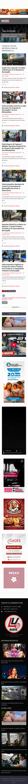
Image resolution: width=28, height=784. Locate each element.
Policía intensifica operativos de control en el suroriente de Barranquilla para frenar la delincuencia (13, 187)
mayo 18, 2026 (5, 76)
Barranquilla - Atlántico (11, 62)
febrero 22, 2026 (5, 274)
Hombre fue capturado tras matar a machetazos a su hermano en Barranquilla (13, 70)
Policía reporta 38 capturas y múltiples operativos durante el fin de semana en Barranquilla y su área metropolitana (14, 147)
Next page (12, 291)
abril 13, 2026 (5, 154)
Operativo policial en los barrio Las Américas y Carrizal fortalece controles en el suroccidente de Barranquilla (14, 227)
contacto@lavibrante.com (10, 611)
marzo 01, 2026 (5, 194)
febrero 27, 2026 (5, 234)
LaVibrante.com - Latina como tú (10, 34)
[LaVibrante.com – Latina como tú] (5, 20)
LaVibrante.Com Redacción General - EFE (12, 74)
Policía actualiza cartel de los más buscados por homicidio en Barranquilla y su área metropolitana (14, 109)
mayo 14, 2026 (5, 116)
